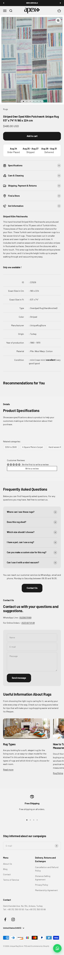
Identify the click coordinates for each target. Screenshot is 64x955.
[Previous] (3, 3)
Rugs (5, 109)
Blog (5, 869)
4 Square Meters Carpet (32, 447)
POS (25, 946)
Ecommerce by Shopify (40, 946)
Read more (8, 769)
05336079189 (25, 617)
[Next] (60, 3)
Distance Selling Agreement (42, 878)
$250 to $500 (11, 447)
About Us (7, 863)
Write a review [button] (32, 468)
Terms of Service (11, 879)
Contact (7, 874)
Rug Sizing (58, 773)
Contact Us (32, 588)
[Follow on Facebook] (5, 919)
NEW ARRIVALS (32, 3)
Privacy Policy (41, 884)
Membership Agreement (46, 890)
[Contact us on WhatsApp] (57, 948)
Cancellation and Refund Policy (46, 869)
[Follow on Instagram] (13, 919)
